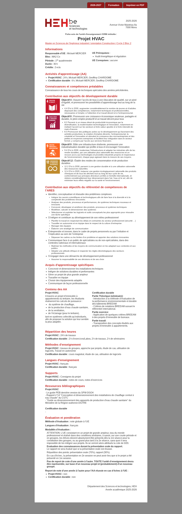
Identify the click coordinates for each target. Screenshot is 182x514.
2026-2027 (95, 5)
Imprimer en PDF (135, 5)
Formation (113, 5)
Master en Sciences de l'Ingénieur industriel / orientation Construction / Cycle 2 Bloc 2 (88, 43)
